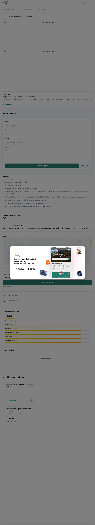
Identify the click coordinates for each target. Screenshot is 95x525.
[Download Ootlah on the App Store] (31, 268)
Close (79, 248)
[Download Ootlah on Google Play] (19, 268)
